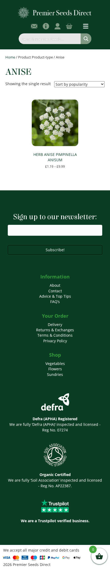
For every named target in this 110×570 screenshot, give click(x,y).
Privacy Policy (55, 340)
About (55, 285)
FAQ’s (55, 301)
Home (10, 57)
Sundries (55, 374)
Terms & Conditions (55, 335)
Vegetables (55, 363)
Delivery (55, 324)
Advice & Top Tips (55, 296)
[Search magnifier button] (86, 38)
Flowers (55, 368)
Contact (55, 290)
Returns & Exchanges (55, 329)
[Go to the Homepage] (55, 12)
